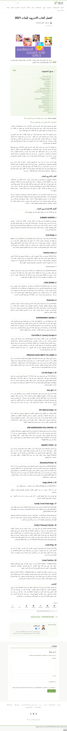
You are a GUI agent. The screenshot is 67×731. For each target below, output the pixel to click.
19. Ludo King (48, 109)
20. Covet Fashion (47, 111)
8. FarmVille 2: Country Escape (44, 90)
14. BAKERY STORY (47, 100)
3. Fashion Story (47, 83)
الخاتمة (49, 112)
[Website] (39, 628)
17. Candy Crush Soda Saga (45, 105)
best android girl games (48, 616)
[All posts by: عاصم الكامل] (43, 627)
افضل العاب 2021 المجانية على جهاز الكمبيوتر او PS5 (43, 122)
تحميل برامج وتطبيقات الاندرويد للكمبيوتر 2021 (35, 118)
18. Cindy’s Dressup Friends (44, 107)
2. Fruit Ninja (48, 81)
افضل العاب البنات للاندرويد (35, 616)
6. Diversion (48, 86)
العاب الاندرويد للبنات (46, 76)
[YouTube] (33, 714)
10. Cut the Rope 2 (47, 93)
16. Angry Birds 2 (47, 104)
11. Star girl (48, 95)
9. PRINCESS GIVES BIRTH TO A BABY (42, 91)
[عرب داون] (59, 3)
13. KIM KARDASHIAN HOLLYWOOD (43, 98)
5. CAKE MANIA (47, 84)
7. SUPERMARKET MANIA (45, 88)
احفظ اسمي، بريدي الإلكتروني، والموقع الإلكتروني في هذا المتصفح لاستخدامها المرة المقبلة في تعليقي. (33, 687)
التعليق (54, 658)
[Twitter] (36, 714)
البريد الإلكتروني (52, 681)
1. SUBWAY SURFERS (46, 79)
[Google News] (31, 714)
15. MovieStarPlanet (46, 102)
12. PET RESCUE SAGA (46, 97)
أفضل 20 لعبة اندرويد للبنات (45, 77)
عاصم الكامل (47, 22)
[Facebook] (36, 628)
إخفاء (14, 70)
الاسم (54, 675)
